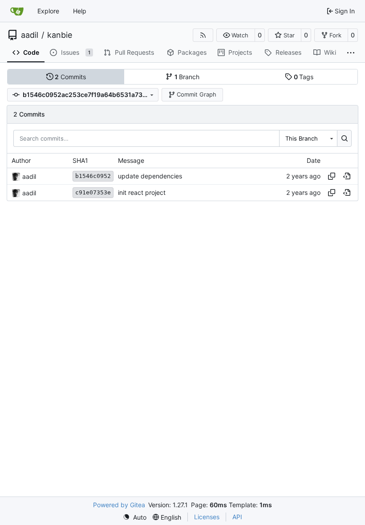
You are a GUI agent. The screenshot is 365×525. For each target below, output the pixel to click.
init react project (142, 193)
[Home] (16, 11)
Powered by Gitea (119, 505)
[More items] (351, 53)
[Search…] (344, 138)
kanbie (59, 35)
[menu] (134, 517)
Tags (304, 77)
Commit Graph (196, 94)
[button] (235, 35)
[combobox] (308, 138)
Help (79, 11)
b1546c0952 (93, 176)
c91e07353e (93, 192)
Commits (70, 77)
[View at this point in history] (346, 176)
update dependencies (150, 176)
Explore (48, 11)
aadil (29, 35)
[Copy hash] (331, 176)
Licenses (206, 517)
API (237, 517)
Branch (187, 77)
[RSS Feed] (203, 35)
